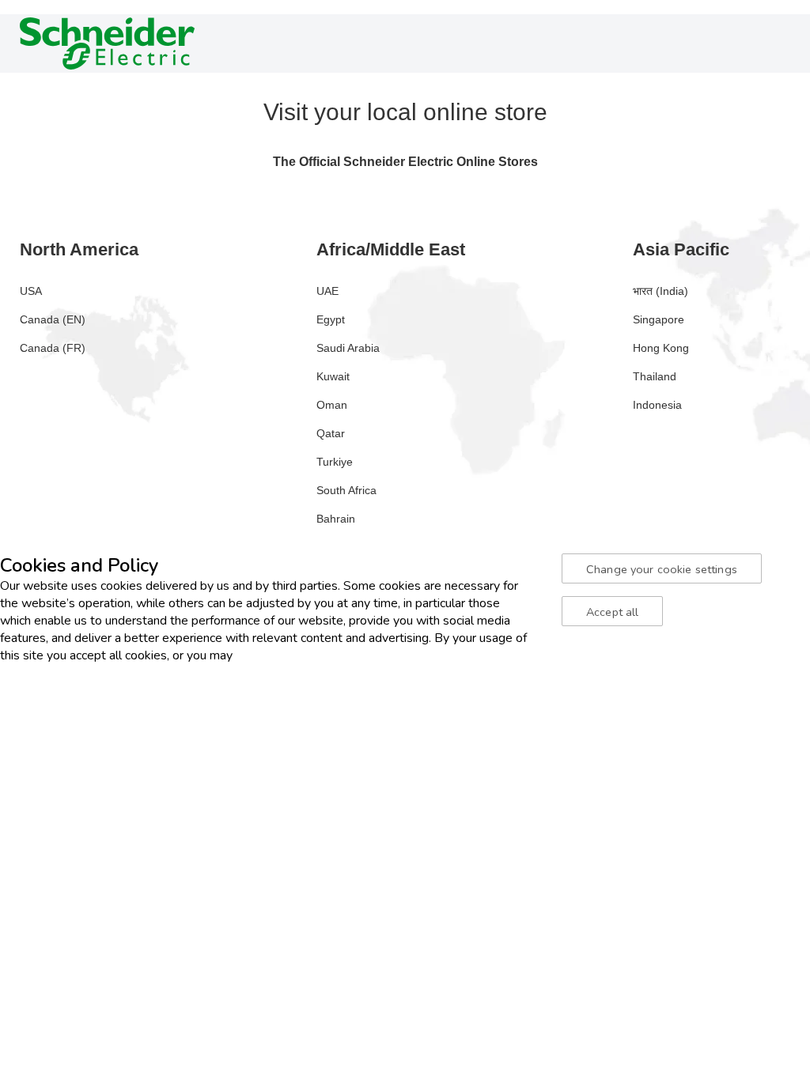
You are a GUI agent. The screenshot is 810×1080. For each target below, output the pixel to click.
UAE (327, 291)
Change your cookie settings (661, 569)
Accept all (612, 612)
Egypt (330, 319)
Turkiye (334, 461)
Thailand (654, 376)
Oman (331, 404)
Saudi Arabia (348, 348)
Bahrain (335, 518)
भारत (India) (660, 291)
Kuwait (333, 376)
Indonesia (657, 404)
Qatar (330, 433)
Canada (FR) (52, 348)
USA (31, 291)
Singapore (658, 319)
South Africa (346, 490)
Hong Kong (661, 348)
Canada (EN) (52, 319)
